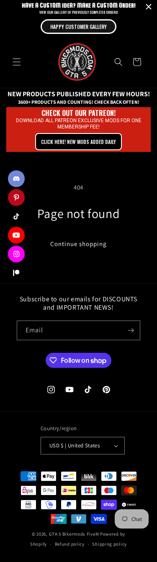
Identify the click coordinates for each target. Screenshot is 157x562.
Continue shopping (78, 244)
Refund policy (70, 544)
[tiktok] (16, 216)
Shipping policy (109, 544)
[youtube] (16, 235)
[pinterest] (16, 197)
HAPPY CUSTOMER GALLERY (78, 26)
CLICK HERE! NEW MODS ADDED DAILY (78, 141)
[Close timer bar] (148, 6)
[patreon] (16, 272)
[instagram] (16, 254)
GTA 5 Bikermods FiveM (74, 534)
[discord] (16, 178)
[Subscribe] (130, 330)
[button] (17, 62)
